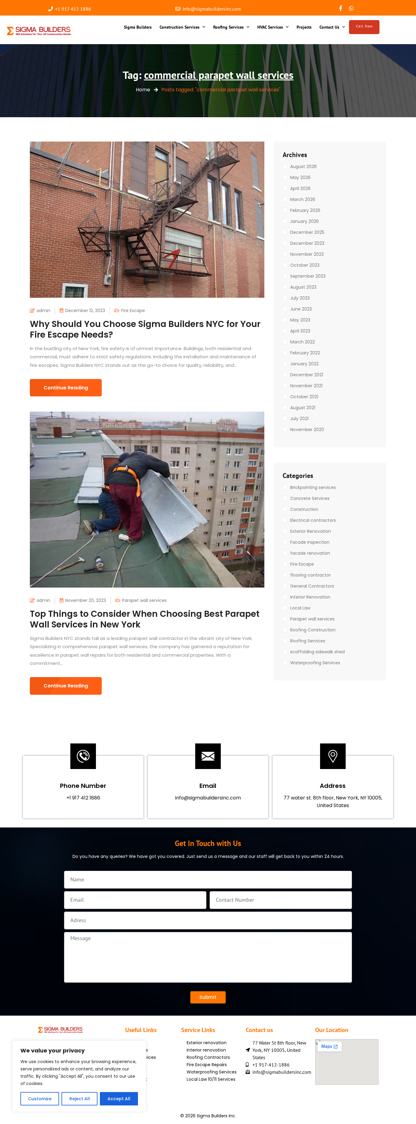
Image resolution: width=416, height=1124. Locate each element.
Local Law (300, 608)
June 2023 (301, 309)
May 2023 (300, 320)
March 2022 (302, 342)
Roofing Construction (313, 630)
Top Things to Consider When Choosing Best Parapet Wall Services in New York (144, 619)
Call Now (364, 26)
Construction (304, 509)
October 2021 (304, 397)
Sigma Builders (138, 27)
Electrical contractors (313, 520)
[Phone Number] (83, 756)
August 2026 (303, 166)
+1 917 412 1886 (83, 797)
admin (43, 310)
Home (143, 89)
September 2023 (308, 276)
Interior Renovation (310, 597)
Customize (39, 1099)
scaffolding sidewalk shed (317, 652)
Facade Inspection (310, 542)
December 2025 (307, 232)
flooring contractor (310, 575)
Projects (304, 27)
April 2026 (300, 188)
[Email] (208, 756)
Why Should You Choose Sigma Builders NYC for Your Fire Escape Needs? (145, 329)
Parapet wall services (144, 600)
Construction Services (179, 27)
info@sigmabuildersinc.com (208, 797)
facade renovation (310, 553)
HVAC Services (270, 27)
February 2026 (305, 210)
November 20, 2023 (85, 600)
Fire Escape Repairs (207, 1065)
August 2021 (302, 408)
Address (333, 786)
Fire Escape (133, 310)
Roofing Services (228, 27)
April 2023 (300, 331)
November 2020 (307, 430)
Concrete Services (310, 498)
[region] (79, 1076)
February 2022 (305, 353)
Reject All (79, 1099)
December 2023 (307, 243)
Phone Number (83, 786)
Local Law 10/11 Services (211, 1079)
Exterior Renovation (310, 531)
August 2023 (303, 287)
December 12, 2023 (85, 310)
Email (207, 786)
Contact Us (329, 27)
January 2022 (304, 364)
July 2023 (300, 298)
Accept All (119, 1099)
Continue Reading (66, 387)
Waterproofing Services (315, 663)
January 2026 (304, 221)
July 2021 (299, 419)
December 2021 (306, 375)
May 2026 (300, 177)
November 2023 (307, 254)
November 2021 (306, 386)
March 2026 (302, 199)
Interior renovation (206, 1050)
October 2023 (304, 265)
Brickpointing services (313, 487)
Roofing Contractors (208, 1057)
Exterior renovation (207, 1043)
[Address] (333, 756)
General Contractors (312, 586)
